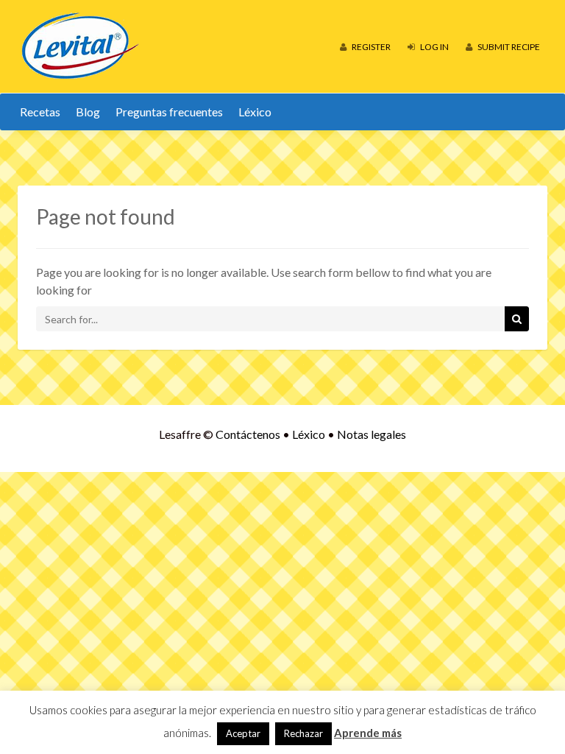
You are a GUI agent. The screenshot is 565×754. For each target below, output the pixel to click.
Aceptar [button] (243, 733)
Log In (434, 46)
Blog (88, 112)
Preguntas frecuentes (169, 112)
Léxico (254, 112)
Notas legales (371, 434)
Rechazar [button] (303, 733)
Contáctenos (248, 434)
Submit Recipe (508, 46)
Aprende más (368, 732)
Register (370, 46)
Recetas (40, 112)
